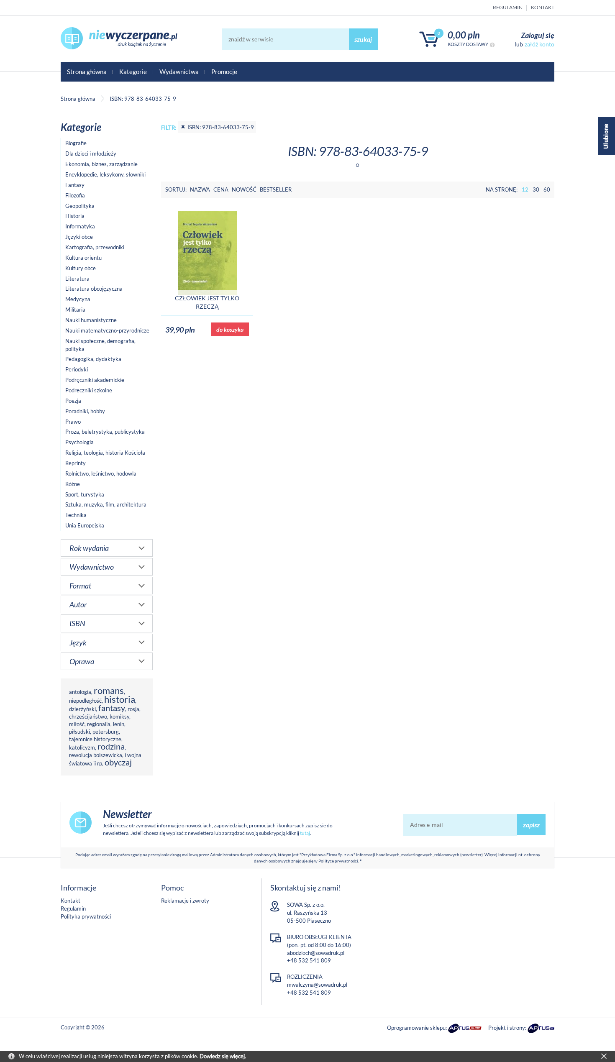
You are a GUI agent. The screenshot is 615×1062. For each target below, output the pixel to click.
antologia (80, 691)
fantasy (111, 708)
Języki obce (79, 236)
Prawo (73, 421)
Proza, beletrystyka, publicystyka (105, 431)
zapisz (531, 825)
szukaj (363, 39)
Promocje (224, 71)
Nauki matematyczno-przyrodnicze (107, 330)
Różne (72, 484)
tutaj (305, 833)
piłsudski (79, 731)
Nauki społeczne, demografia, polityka (100, 345)
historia (119, 699)
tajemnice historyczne (95, 739)
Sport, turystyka (84, 494)
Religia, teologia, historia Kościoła (105, 452)
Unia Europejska (84, 525)
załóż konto (539, 44)
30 (536, 189)
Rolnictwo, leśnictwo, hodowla (100, 473)
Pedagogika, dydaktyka (93, 359)
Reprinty (75, 463)
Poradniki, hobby (85, 411)
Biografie (76, 143)
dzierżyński (82, 709)
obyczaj (118, 762)
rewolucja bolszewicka (95, 755)
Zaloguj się (537, 35)
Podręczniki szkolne (88, 390)
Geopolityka (80, 205)
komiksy (119, 716)
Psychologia (79, 442)
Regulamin (508, 7)
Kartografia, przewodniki (94, 247)
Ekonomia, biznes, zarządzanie (101, 164)
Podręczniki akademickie (94, 379)
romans (109, 690)
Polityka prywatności (86, 916)
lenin (118, 724)
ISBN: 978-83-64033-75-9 (220, 127)
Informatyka (80, 226)
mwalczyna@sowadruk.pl (317, 984)
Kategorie (133, 71)
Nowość (244, 189)
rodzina (111, 746)
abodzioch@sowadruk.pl (315, 952)
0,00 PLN (464, 35)
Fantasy (75, 185)
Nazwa (200, 189)
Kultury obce (80, 268)
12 (525, 189)
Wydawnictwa (179, 71)
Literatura (77, 278)
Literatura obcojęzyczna (94, 288)
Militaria (75, 309)
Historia (75, 215)
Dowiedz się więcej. (223, 1056)
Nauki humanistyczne (91, 320)
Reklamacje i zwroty (185, 900)
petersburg (105, 731)
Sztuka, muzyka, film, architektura (105, 504)
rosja (133, 709)
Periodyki (76, 369)
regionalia (98, 724)
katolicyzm (82, 747)
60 (546, 189)
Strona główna (87, 71)
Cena (220, 189)
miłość (77, 724)
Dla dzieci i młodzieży (90, 153)
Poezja (73, 400)
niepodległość (85, 700)
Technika (76, 515)
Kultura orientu (83, 257)
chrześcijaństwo (88, 716)
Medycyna (77, 299)
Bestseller (276, 189)
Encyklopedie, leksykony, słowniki (105, 174)
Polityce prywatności (338, 860)
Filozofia (75, 195)
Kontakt (542, 7)
